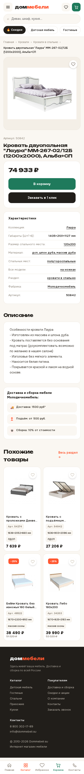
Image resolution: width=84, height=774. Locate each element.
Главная (8, 42)
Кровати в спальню (45, 42)
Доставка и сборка (61, 687)
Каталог (26, 770)
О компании (56, 698)
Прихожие (17, 704)
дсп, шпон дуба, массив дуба (54, 252)
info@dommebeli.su (23, 731)
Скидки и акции (58, 693)
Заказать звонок (59, 709)
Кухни (14, 709)
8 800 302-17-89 (21, 726)
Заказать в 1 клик (42, 198)
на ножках (68, 269)
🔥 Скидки (14, 30)
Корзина (58, 770)
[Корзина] (76, 7)
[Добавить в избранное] (73, 64)
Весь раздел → (68, 455)
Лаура (71, 227)
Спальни (16, 698)
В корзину (42, 184)
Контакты (74, 770)
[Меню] (7, 7)
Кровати (23, 42)
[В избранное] (32, 475)
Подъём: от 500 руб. (37, 417)
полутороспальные (61, 261)
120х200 (70, 244)
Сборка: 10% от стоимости (40, 429)
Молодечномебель (62, 286)
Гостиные (70, 30)
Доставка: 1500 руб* (36, 406)
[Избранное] (66, 7)
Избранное (42, 770)
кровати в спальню (61, 278)
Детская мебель (42, 30)
